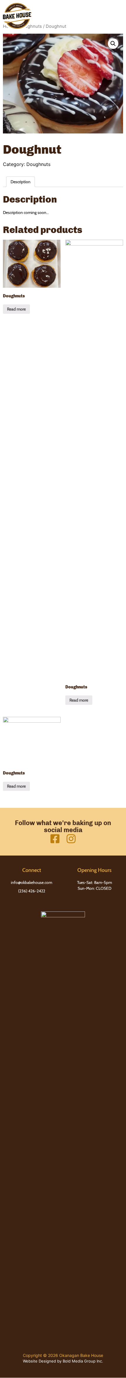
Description (20, 181)
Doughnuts (38, 164)
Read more (16, 309)
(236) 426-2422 (31, 891)
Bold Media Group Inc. (83, 1361)
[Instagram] (71, 839)
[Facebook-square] (55, 839)
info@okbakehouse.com (31, 882)
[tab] (20, 181)
